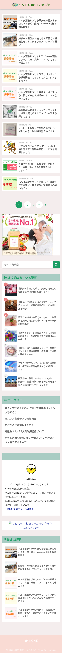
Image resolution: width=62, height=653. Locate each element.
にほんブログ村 (31, 527)
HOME (33, 641)
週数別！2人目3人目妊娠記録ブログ (24, 431)
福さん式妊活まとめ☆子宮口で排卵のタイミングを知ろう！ (30, 410)
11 (39, 204)
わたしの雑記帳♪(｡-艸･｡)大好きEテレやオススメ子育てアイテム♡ (30, 440)
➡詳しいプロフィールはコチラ (20, 509)
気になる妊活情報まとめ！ (19, 425)
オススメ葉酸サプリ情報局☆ (20, 418)
